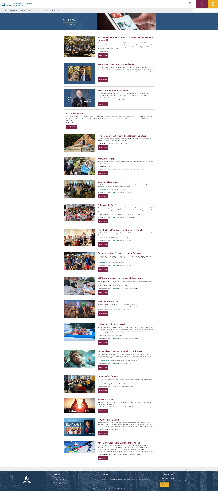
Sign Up (164, 484)
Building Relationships (108, 182)
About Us (4, 10)
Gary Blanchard (104, 360)
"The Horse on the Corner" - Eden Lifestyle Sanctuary (122, 136)
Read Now (103, 55)
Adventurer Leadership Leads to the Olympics (119, 443)
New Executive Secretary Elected (113, 90)
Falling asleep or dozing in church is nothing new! (120, 351)
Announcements (33, 10)
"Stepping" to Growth (108, 376)
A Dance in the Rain (75, 113)
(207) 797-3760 (60, 477)
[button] (13, 10)
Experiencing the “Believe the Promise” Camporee (121, 253)
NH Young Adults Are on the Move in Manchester (121, 278)
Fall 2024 (115, 169)
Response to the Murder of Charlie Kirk (116, 64)
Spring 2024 (116, 386)
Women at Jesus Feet (107, 158)
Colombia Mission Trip (108, 205)
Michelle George (105, 307)
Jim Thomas (103, 262)
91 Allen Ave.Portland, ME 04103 (62, 483)
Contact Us (61, 10)
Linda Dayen (103, 237)
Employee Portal (189, 469)
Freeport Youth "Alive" (108, 301)
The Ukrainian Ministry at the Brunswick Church (120, 230)
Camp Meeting (44, 10)
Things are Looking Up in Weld (112, 324)
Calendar (53, 10)
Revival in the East (106, 399)
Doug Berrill (103, 189)
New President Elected (108, 420)
